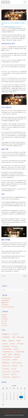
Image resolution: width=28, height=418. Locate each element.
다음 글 (25, 276)
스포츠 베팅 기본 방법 (19, 351)
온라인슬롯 (14, 359)
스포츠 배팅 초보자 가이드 (7, 351)
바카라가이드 (5, 343)
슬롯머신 (10, 354)
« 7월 (2, 404)
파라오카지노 (14, 374)
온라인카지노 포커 (5, 28)
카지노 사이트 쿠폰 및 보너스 (7, 306)
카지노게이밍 (5, 368)
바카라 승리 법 (14, 346)
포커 (9, 110)
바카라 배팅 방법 (5, 346)
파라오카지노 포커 (5, 46)
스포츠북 (4, 354)
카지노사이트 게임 (6, 371)
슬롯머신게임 (17, 354)
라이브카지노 (4, 314)
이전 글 (3, 276)
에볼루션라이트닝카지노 (7, 357)
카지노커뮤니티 (4, 304)
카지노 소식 (4, 323)
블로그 (24, 412)
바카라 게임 (12, 343)
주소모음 (14, 412)
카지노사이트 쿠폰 (16, 371)
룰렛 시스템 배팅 (20, 337)
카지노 (21, 365)
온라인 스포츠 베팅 (6, 359)
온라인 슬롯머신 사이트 (20, 410)
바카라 (18, 340)
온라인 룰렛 (17, 357)
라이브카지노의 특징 (5, 298)
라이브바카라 (15, 334)
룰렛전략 (4, 340)
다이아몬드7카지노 (7, 412)
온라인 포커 (15, 365)
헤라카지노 (11, 410)
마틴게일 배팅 (11, 340)
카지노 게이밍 (4, 319)
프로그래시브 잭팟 (6, 377)
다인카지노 (19, 412)
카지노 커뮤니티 (5, 374)
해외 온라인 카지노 (16, 377)
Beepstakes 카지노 (6, 334)
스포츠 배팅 (4, 316)
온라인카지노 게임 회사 (17, 362)
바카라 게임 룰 (20, 343)
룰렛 (14, 337)
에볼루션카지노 (4, 302)
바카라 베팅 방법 (5, 300)
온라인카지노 (6, 362)
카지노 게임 (4, 321)
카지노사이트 (4, 325)
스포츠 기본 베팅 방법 (6, 349)
